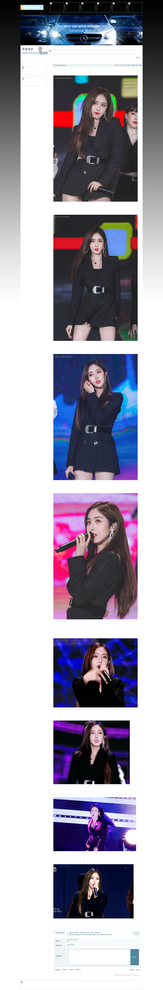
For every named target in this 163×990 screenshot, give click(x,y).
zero (139, 975)
